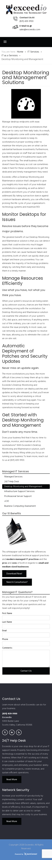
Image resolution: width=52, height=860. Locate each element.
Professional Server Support (18, 496)
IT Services (33, 52)
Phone (5, 639)
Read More (11, 779)
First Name (7, 613)
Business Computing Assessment (20, 506)
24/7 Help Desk (11, 482)
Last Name (7, 622)
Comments (7, 648)
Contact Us (26, 671)
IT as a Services (9, 56)
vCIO (6, 501)
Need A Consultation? (17, 582)
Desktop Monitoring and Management (23, 486)
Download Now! (14, 574)
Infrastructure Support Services (19, 491)
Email (4, 630)
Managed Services (13, 477)
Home (20, 52)
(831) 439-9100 (26, 21)
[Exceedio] (26, 9)
